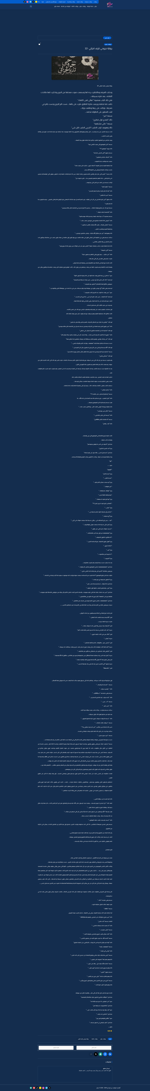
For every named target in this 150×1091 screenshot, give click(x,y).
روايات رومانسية (71, 1)
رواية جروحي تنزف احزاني (83, 1039)
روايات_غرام (108, 44)
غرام (96, 6)
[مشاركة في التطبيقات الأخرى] (91, 1054)
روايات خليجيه (80, 1)
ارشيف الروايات (62, 1)
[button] (105, 1054)
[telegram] (30, 2)
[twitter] (33, 2)
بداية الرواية (90, 6)
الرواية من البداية (65, 6)
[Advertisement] (75, 22)
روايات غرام (83, 6)
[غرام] (110, 4)
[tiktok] (25, 2)
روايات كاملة (74, 6)
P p (39, 1)
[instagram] (27, 2)
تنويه (43, 1)
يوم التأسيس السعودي (51, 1)
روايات (95, 1)
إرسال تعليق (106, 1068)
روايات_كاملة (94, 1039)
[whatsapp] (31, 1088)
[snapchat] (36, 2)
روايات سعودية (88, 1)
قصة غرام (57, 6)
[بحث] (31, 6)
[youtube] (34, 1088)
